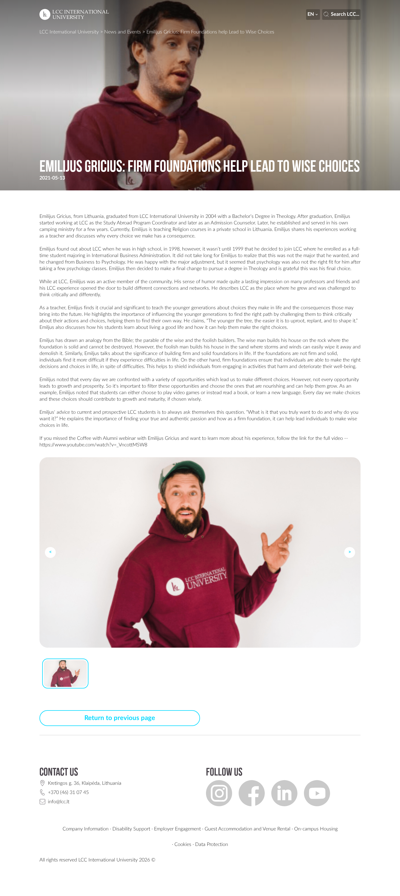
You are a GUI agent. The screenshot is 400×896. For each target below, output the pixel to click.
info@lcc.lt (58, 801)
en (310, 14)
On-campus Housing (316, 829)
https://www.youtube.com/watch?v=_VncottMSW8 (93, 445)
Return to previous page (119, 718)
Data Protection (211, 844)
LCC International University (69, 32)
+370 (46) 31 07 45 (68, 792)
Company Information (86, 829)
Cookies (182, 844)
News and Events (122, 32)
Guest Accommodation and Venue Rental (247, 829)
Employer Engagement (177, 829)
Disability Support (131, 829)
